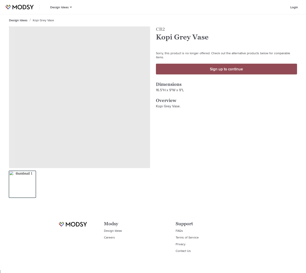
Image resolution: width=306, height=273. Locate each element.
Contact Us (183, 251)
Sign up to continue (226, 69)
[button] (71, 7)
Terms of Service (187, 237)
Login (294, 7)
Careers (109, 237)
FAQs (179, 231)
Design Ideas (59, 7)
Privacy (180, 244)
